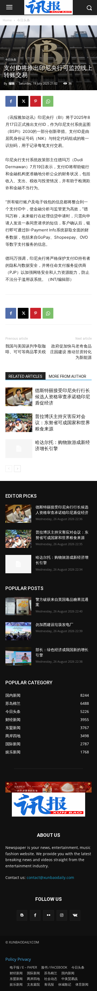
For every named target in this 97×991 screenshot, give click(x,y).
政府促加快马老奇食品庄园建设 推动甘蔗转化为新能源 (71, 352)
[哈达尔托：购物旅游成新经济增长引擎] (18, 448)
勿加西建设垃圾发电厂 (54, 624)
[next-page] (17, 468)
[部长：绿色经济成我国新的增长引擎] (18, 656)
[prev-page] (8, 468)
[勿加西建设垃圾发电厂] (18, 631)
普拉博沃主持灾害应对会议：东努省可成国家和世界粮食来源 (62, 423)
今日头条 (23, 20)
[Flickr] (48, 915)
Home (7, 20)
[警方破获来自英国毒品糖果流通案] (18, 606)
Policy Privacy (18, 959)
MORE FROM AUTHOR (67, 376)
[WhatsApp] (48, 101)
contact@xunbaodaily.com (50, 877)
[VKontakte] (75, 915)
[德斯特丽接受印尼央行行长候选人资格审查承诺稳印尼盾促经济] (18, 396)
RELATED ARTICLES (25, 376)
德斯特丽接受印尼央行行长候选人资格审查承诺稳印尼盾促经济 (62, 397)
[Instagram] (62, 915)
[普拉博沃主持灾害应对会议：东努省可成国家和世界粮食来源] (18, 422)
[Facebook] (10, 101)
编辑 (12, 83)
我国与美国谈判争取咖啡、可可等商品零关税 (25, 349)
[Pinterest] (35, 101)
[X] (23, 101)
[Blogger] (22, 915)
